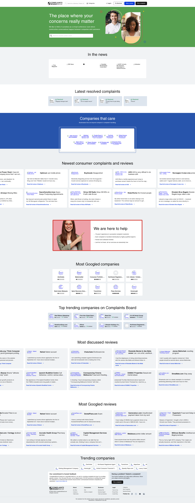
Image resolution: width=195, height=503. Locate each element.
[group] (62, 101)
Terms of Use (115, 490)
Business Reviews (127, 491)
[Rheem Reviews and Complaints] (91, 143)
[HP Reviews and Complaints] (104, 143)
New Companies (126, 489)
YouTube (140, 494)
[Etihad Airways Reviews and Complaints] (122, 136)
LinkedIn (144, 494)
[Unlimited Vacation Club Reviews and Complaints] (85, 136)
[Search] (74, 3)
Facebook (132, 494)
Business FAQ (101, 490)
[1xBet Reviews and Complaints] (73, 136)
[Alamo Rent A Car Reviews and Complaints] (79, 143)
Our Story (75, 490)
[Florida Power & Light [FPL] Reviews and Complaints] (97, 136)
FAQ (85, 490)
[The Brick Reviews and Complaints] (110, 136)
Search (66, 3)
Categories (92, 3)
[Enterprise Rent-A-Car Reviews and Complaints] (116, 143)
